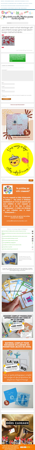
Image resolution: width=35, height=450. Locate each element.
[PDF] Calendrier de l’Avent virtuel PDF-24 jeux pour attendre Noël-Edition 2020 (17, 58)
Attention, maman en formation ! (9, 1)
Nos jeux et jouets (25, 3)
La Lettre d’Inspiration (4, 8)
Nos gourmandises (19, 3)
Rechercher (30, 180)
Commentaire (4, 70)
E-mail (3, 86)
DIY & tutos (27, 1)
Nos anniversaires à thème (12, 3)
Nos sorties (30, 3)
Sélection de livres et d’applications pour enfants (8, 5)
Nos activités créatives (4, 3)
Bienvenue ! (2, 1)
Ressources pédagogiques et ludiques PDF (22, 5)
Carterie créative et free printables (20, 1)
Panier (19, 8)
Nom (3, 82)
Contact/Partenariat (11, 8)
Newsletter (16, 8)
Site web (3, 90)
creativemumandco (29, 50)
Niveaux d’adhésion (24, 8)
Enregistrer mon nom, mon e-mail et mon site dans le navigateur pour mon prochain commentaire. (16, 96)
